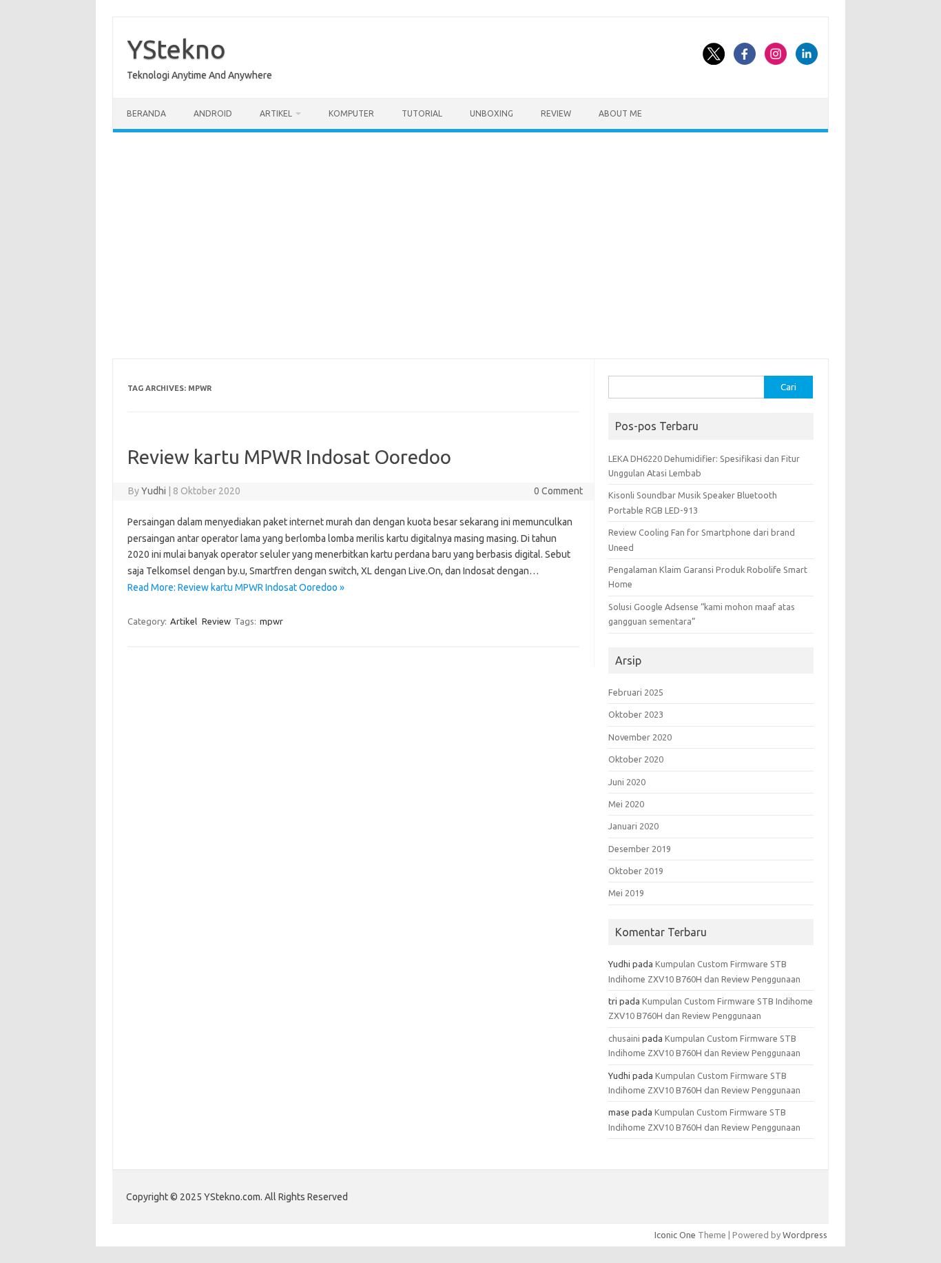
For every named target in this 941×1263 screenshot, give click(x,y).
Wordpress (805, 1235)
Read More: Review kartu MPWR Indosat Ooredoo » (235, 587)
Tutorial (422, 113)
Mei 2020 (626, 804)
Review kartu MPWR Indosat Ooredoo (289, 456)
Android (213, 113)
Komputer (351, 113)
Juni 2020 (626, 782)
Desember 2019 (639, 848)
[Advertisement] (470, 245)
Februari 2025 (635, 692)
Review (556, 113)
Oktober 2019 (635, 871)
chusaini (624, 1038)
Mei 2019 (626, 893)
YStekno (176, 48)
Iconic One (675, 1235)
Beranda (146, 113)
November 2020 (640, 737)
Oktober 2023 (635, 714)
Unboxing (491, 113)
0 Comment (558, 490)
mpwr (271, 621)
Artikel (276, 113)
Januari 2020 (633, 826)
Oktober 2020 (635, 759)
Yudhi (153, 490)
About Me (620, 113)
